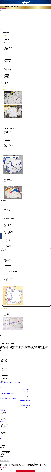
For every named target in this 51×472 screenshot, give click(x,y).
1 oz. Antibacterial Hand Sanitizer (25, 389)
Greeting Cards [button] (5, 249)
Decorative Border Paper (9, 36)
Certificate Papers (5, 123)
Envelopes (7, 39)
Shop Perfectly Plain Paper (6, 308)
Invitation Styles (5, 237)
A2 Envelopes (7, 179)
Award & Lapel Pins (5, 152)
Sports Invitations (8, 233)
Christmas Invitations (8, 210)
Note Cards (7, 74)
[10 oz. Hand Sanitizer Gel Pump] (6, 393)
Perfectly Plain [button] (4, 306)
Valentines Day (7, 259)
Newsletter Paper (8, 43)
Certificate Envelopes (8, 137)
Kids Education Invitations (9, 232)
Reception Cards (7, 78)
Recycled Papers (5, 86)
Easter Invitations (8, 205)
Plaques (4, 148)
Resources (2, 438)
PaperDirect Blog (3, 8)
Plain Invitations (7, 310)
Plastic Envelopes (8, 59)
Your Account (2, 410)
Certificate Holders (8, 131)
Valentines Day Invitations (9, 212)
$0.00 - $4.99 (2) (4, 359)
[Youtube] (1, 461)
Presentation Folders (8, 56)
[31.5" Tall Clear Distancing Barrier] (7, 404)
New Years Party (7, 258)
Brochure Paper (7, 42)
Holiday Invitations (5, 204)
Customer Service (3, 421)
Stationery (3, 339)
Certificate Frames (8, 138)
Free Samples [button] (5, 31)
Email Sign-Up (3, 467)
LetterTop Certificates (8, 47)
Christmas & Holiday (8, 255)
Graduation (7, 281)
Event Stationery (5, 71)
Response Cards (7, 79)
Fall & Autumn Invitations (9, 219)
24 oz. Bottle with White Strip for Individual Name (25, 384)
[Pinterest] (6, 461)
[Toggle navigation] (0, 29)
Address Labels (7, 64)
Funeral (4, 268)
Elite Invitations (7, 240)
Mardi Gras (7, 283)
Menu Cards (7, 72)
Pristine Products (8, 51)
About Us (2, 471)
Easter (6, 261)
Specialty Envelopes (8, 182)
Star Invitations (7, 226)
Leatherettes (7, 132)
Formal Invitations (8, 224)
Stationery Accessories (8, 61)
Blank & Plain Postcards (9, 312)
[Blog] (3, 461)
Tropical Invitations (8, 234)
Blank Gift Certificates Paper (9, 128)
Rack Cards (7, 77)
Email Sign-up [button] (6, 32)
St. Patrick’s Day (7, 260)
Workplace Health (8, 69)
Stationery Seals (7, 66)
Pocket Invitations (8, 242)
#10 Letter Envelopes (8, 180)
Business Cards (7, 46)
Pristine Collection (8, 146)
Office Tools (7, 68)
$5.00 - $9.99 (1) (4, 360)
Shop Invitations (5, 202)
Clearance (3, 444)
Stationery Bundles (5, 53)
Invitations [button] (4, 200)
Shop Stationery (5, 35)
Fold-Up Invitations (8, 241)
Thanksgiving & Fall (8, 265)
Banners (6, 60)
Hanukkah (6, 257)
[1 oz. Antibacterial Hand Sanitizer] (6, 387)
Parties (4, 276)
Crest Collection (7, 144)
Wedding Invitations (8, 225)
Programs (6, 76)
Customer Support (5, 424)
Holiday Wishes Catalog (5, 442)
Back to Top (2, 409)
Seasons (4, 269)
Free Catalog (4, 412)
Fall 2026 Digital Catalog (5, 440)
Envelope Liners (7, 183)
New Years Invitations (8, 211)
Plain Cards (7, 313)
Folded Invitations (8, 245)
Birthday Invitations (8, 230)
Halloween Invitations (8, 208)
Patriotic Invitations (8, 207)
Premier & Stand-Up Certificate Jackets (11, 134)
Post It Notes (7, 50)
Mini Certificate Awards (8, 127)
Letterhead (7, 44)
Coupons (3, 445)
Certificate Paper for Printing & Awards (11, 124)
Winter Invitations (8, 220)
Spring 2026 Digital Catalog (6, 441)
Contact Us (4, 423)
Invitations (4, 89)
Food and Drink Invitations (9, 231)
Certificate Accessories (5, 136)
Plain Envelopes (7, 309)
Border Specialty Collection (9, 143)
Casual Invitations (8, 239)
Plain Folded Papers (8, 315)
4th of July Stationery (8, 262)
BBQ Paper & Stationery (9, 278)
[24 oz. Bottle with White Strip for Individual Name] (10, 382)
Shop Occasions (5, 252)
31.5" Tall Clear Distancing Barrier (25, 405)
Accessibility (7, 471)
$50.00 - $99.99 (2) (5, 361)
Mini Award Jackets (8, 133)
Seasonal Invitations (5, 215)
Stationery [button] (4, 33)
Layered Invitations (8, 246)
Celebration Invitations (8, 229)
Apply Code (25, 3)
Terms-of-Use (12, 471)
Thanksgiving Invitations (9, 209)
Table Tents (7, 82)
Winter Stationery (8, 272)
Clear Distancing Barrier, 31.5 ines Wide (25, 400)
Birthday (6, 279)
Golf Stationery (7, 280)
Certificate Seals (7, 140)
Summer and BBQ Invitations (9, 218)
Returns (3, 425)
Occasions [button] (4, 250)
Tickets (6, 83)
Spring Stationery (8, 273)
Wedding (6, 284)
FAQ (3, 427)
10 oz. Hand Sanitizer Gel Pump (25, 394)
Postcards (6, 49)
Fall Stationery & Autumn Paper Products (11, 271)
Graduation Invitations (8, 227)
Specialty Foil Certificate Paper (10, 125)
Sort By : (1, 380)
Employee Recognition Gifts (6, 154)
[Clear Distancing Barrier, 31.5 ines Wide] (8, 398)
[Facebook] (4, 461)
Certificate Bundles (5, 151)
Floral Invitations (7, 217)
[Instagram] (8, 461)
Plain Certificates (7, 314)
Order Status (4, 413)
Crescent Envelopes (8, 181)
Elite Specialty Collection (9, 145)
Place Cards (7, 75)
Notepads (6, 48)
